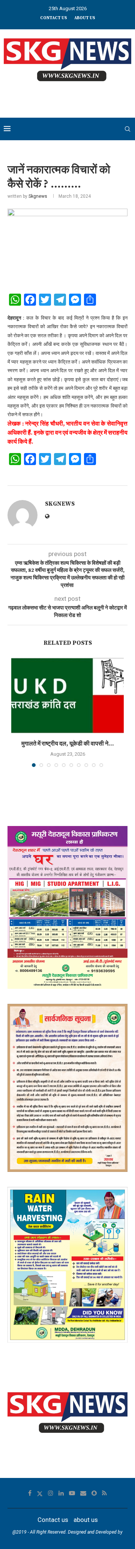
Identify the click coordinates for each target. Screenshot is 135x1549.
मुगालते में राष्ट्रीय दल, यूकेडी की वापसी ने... (67, 743)
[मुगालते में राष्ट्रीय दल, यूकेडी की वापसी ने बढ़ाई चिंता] (67, 695)
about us (84, 18)
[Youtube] (72, 1493)
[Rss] (104, 1493)
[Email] (83, 1493)
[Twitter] (40, 1493)
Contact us (53, 18)
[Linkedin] (61, 1493)
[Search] (127, 129)
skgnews (67, 1538)
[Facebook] (30, 1493)
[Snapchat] (94, 1493)
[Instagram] (50, 1493)
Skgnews (37, 196)
